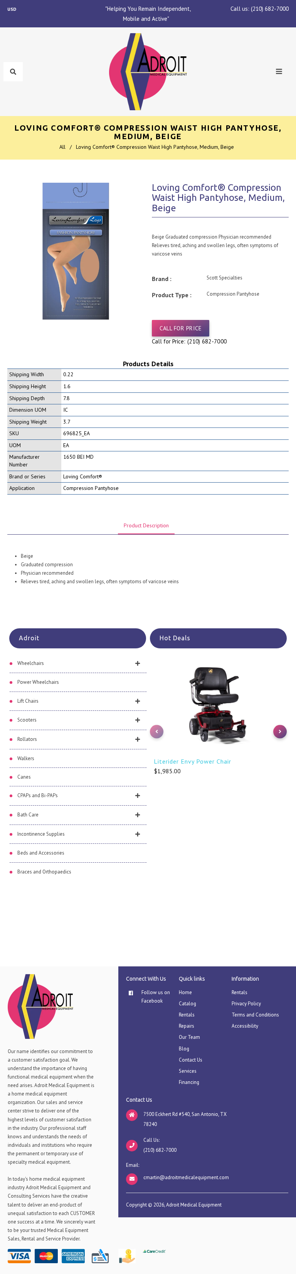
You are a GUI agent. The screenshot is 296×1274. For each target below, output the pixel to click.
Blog (184, 1048)
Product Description (146, 525)
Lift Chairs (28, 701)
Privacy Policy (246, 1003)
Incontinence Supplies (41, 834)
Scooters (27, 720)
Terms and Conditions (255, 1014)
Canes (24, 777)
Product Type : (172, 295)
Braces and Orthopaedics (44, 871)
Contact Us (190, 1060)
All (62, 146)
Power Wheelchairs (38, 682)
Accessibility (245, 1026)
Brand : (162, 279)
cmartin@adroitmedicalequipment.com (186, 1177)
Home (185, 992)
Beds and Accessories (40, 853)
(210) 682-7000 (270, 8)
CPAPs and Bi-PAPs (37, 795)
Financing (189, 1082)
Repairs (186, 1026)
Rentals (187, 1014)
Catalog (187, 1003)
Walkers (25, 758)
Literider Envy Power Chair (192, 761)
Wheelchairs (30, 663)
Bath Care (28, 814)
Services (188, 1071)
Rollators (27, 739)
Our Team (189, 1037)
